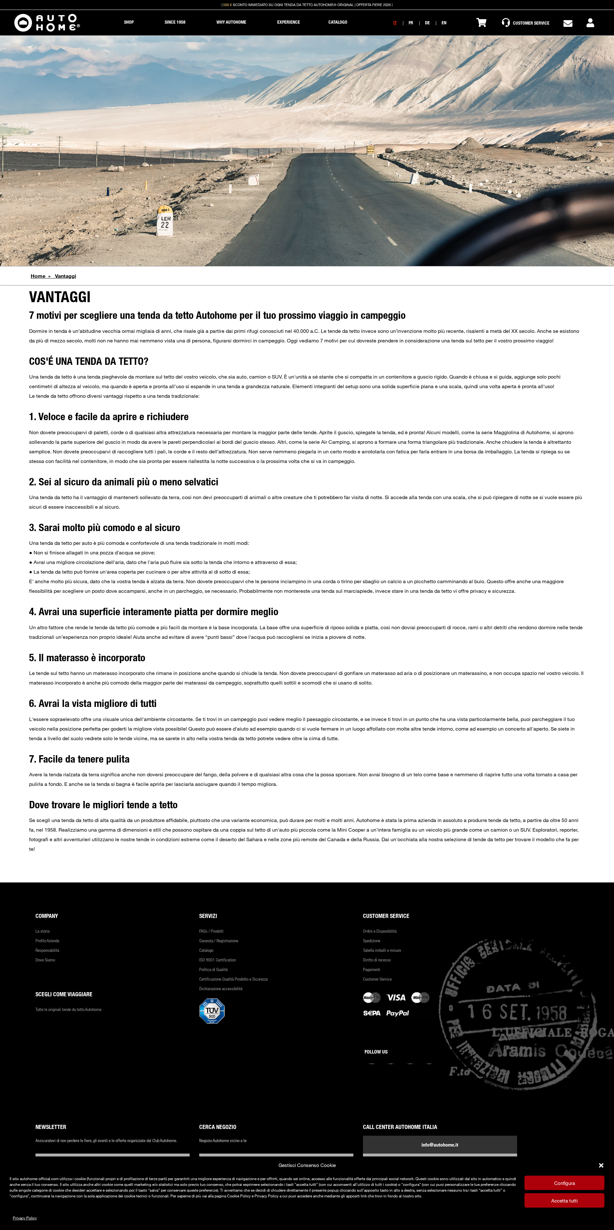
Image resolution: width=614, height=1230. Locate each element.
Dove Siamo (45, 959)
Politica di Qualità (213, 969)
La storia (42, 931)
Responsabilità (47, 950)
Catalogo (206, 950)
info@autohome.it (439, 1145)
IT (395, 22)
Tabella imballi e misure (382, 950)
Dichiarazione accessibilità (220, 988)
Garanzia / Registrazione (218, 940)
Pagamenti (371, 969)
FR (411, 22)
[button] (601, 1165)
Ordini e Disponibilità (380, 931)
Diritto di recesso (377, 959)
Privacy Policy (25, 1217)
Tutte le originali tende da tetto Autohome (68, 1009)
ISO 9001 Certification (217, 959)
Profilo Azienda (47, 940)
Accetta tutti (564, 1200)
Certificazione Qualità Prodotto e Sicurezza (233, 979)
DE (427, 22)
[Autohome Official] (47, 22)
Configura (564, 1183)
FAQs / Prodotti (211, 931)
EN (444, 22)
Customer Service (377, 979)
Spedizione (371, 940)
